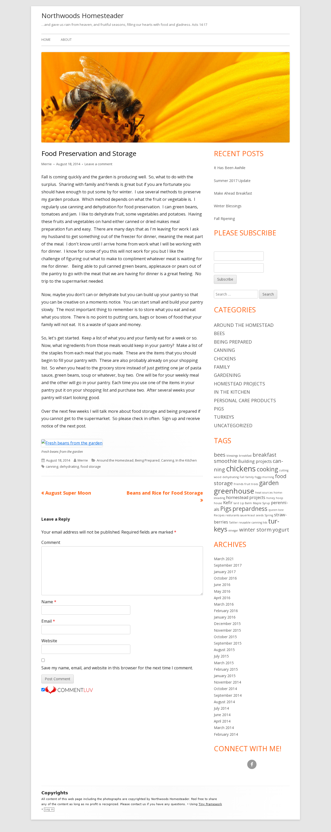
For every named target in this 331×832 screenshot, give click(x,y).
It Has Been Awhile (229, 167)
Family (222, 367)
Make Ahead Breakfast (233, 193)
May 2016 (222, 591)
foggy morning (264, 477)
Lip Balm (246, 503)
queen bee (276, 510)
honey (270, 498)
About (66, 39)
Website (49, 641)
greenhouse (234, 491)
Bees (219, 333)
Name (48, 602)
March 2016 (224, 604)
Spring (269, 515)
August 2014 (224, 701)
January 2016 (225, 617)
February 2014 (226, 734)
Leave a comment (98, 164)
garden (269, 483)
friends (238, 484)
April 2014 (222, 721)
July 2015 (221, 656)
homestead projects (245, 497)
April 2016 (222, 597)
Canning (167, 460)
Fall (242, 477)
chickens (241, 468)
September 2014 (228, 695)
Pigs (219, 409)
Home (45, 39)
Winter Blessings (228, 205)
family (249, 477)
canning (52, 466)
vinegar (233, 530)
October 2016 (225, 578)
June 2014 (222, 714)
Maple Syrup (261, 503)
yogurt (281, 529)
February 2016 (226, 610)
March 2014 (224, 727)
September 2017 (228, 565)
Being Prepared (147, 460)
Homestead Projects (239, 384)
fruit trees (251, 484)
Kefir (227, 502)
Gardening (227, 375)
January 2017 (225, 571)
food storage (90, 466)
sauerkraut (247, 515)
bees (219, 454)
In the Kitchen (186, 460)
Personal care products (245, 400)
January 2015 (225, 675)
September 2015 (228, 643)
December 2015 (227, 623)
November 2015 (227, 630)
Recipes (219, 515)
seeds (260, 515)
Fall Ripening (224, 218)
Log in (49, 809)
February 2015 (226, 669)
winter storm (255, 529)
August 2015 (224, 649)
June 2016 (222, 584)
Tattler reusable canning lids (248, 522)
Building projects (255, 461)
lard (236, 503)
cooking (267, 469)
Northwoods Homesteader (82, 15)
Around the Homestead (115, 460)
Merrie (46, 164)
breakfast (245, 455)
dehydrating (69, 466)
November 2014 (227, 682)
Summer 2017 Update (232, 180)
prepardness (249, 508)
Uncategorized (233, 425)
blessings (232, 455)
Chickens (225, 358)
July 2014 (221, 708)
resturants (232, 515)
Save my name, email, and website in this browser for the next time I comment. (117, 668)
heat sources (264, 492)
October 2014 (225, 688)
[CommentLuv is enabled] (69, 690)
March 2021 (224, 558)
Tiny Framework (210, 804)
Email (48, 621)
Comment (50, 542)
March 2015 (224, 662)
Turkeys (224, 417)
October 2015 (225, 636)
